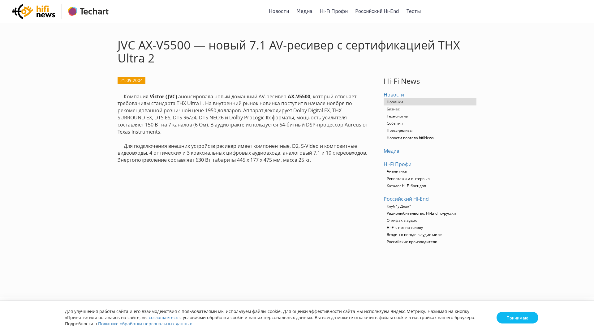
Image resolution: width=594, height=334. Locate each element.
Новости (279, 11)
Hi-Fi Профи (334, 11)
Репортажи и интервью (408, 178)
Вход (580, 15)
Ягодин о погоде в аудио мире (414, 234)
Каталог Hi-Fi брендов (406, 185)
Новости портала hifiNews (410, 137)
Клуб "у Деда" (399, 206)
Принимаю (517, 318)
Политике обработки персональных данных (145, 324)
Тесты (413, 11)
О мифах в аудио (402, 220)
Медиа (304, 11)
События (395, 123)
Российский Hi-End (377, 11)
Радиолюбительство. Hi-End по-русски (421, 213)
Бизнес (393, 109)
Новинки (395, 102)
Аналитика (397, 171)
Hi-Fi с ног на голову (405, 227)
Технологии (397, 116)
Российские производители (412, 241)
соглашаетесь (163, 317)
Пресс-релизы (399, 130)
